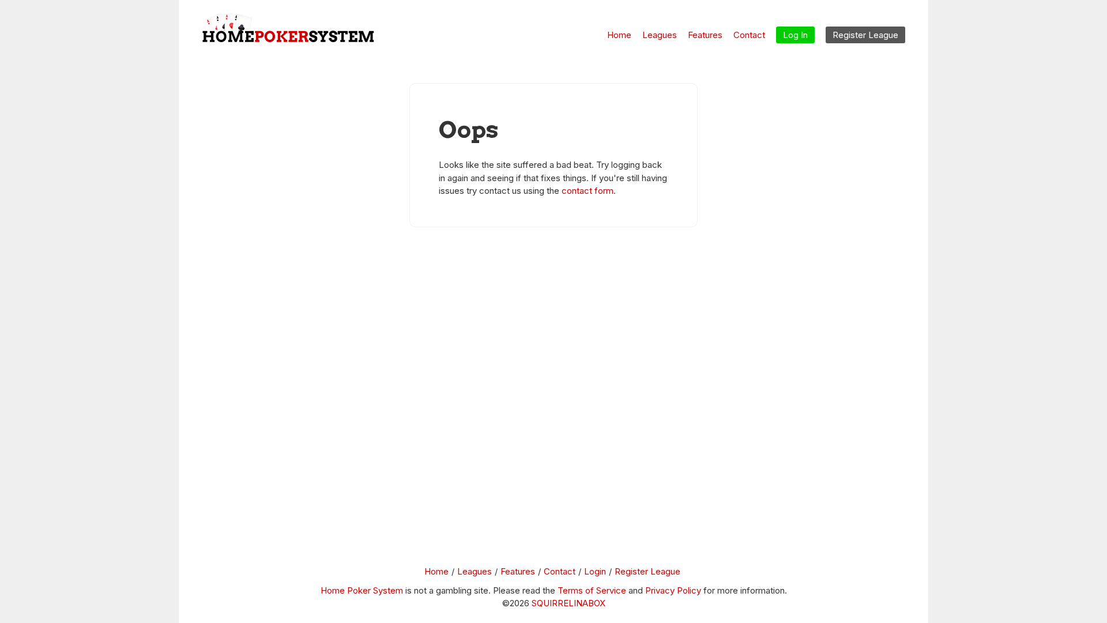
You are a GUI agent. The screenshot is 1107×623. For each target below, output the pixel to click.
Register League (647, 571)
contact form (587, 190)
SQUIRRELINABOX (568, 603)
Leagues (659, 34)
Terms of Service (592, 590)
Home (619, 34)
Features (705, 34)
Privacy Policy (673, 590)
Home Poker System (362, 590)
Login (595, 571)
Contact (749, 34)
